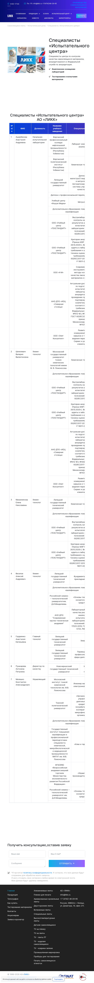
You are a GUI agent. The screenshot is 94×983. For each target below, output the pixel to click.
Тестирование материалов (19, 907)
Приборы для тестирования (46, 956)
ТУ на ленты (39, 933)
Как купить (12, 903)
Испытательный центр (37, 26)
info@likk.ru (37, 3)
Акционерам (13, 915)
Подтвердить (58, 979)
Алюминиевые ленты (43, 890)
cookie (49, 979)
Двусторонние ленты (43, 906)
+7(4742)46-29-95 (49, 3)
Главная (11, 890)
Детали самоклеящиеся (45, 925)
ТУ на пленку (40, 929)
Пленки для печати (42, 895)
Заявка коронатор (15, 919)
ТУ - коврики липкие (43, 948)
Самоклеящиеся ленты (16, 26)
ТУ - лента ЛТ (40, 937)
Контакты (11, 911)
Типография (12, 899)
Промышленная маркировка (47, 952)
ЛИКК (26, 974)
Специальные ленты (43, 914)
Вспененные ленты (42, 910)
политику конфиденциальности (37, 873)
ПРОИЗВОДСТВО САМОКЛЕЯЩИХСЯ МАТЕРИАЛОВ (78, 5)
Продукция (12, 895)
